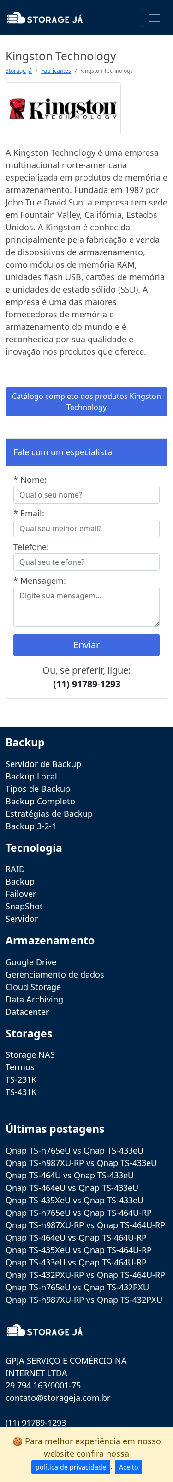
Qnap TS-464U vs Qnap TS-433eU (70, 1175)
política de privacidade (71, 1467)
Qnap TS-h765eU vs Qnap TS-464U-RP (79, 1212)
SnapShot (24, 906)
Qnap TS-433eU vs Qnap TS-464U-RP (76, 1262)
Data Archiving (34, 999)
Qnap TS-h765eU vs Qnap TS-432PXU (77, 1287)
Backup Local (31, 776)
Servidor (22, 918)
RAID (15, 868)
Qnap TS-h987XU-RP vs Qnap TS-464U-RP (85, 1224)
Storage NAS (30, 1054)
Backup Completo (40, 801)
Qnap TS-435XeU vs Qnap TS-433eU (74, 1200)
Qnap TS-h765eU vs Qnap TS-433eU (74, 1150)
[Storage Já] (45, 18)
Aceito (128, 1467)
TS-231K (21, 1079)
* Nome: (30, 479)
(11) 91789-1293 (86, 684)
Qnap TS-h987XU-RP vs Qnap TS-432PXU (84, 1299)
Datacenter (27, 1011)
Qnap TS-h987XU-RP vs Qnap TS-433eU (81, 1162)
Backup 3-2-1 (31, 826)
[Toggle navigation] (154, 18)
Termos (20, 1066)
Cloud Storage (33, 986)
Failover (21, 893)
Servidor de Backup (43, 763)
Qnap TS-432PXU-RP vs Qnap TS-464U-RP (85, 1274)
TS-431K (21, 1091)
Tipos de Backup (38, 788)
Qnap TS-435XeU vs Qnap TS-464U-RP (79, 1249)
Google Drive (31, 961)
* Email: (28, 513)
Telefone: (31, 546)
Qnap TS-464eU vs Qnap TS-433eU (72, 1187)
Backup (20, 881)
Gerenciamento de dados (55, 974)
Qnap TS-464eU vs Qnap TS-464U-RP (76, 1237)
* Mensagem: (39, 580)
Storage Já (19, 71)
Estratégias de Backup (49, 813)
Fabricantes (56, 71)
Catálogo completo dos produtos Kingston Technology (86, 401)
